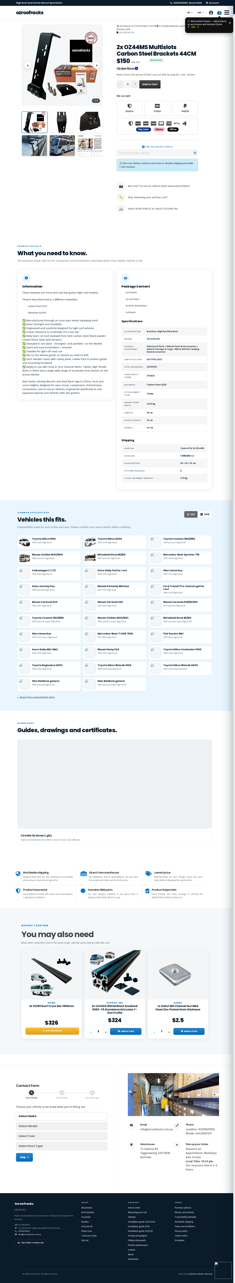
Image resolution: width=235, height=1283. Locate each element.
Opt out (84, 1240)
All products (86, 1208)
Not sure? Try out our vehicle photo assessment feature (159, 186)
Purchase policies (183, 1208)
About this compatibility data (37, 697)
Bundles (85, 1222)
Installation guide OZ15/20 (140, 1231)
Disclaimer (179, 1240)
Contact (131, 1250)
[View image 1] (34, 122)
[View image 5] (62, 145)
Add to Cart (150, 84)
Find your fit (86, 1226)
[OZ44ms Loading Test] (90, 145)
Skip (23, 1157)
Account (214, 3)
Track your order (89, 1236)
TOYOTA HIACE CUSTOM (145, 26)
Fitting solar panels (137, 1240)
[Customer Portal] (211, 13)
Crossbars (86, 1217)
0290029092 (187, 3)
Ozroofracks (29, 12)
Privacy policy (181, 1231)
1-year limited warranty (185, 1217)
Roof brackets (87, 1212)
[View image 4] (34, 145)
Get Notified (53, 1030)
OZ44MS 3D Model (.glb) (36, 835)
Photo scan (86, 1231)
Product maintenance (138, 1245)
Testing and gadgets (137, 1236)
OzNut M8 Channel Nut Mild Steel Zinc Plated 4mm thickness (177, 1007)
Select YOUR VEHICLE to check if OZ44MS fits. (153, 208)
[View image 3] (90, 122)
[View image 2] (62, 122)
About (130, 1254)
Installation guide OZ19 (139, 1226)
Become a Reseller (33, 1242)
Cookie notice (181, 1236)
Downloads (133, 1259)
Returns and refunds (184, 1212)
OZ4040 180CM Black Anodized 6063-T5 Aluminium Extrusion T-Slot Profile (114, 1009)
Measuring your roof (137, 1212)
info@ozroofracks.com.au (156, 1129)
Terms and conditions (185, 1226)
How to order (134, 1208)
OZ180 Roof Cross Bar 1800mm (51, 1006)
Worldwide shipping (184, 1222)
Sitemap (132, 1217)
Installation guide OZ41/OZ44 (141, 1222)
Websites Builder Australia (201, 1274)
